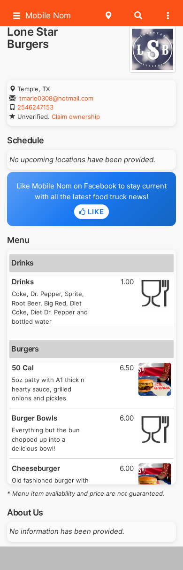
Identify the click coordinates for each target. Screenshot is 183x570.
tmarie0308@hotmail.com (56, 98)
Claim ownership (76, 116)
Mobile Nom (48, 15)
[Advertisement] (91, 558)
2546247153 (35, 107)
